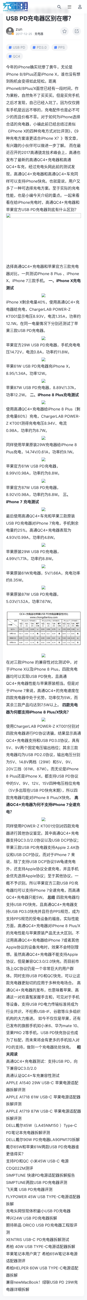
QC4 (16, 56)
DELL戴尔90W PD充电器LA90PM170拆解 (43, 1139)
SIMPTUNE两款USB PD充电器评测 (36, 1182)
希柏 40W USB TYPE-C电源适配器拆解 (40, 1246)
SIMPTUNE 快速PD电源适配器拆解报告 (40, 1175)
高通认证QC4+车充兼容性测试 (32, 1075)
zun (19, 29)
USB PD (19, 47)
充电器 (39, 34)
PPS (61, 47)
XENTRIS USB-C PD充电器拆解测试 (37, 1239)
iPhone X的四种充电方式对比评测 (39, 131)
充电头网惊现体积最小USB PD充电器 (38, 1210)
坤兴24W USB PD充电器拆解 (31, 1218)
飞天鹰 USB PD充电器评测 (29, 1189)
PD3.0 (42, 47)
